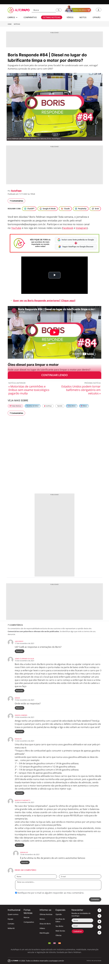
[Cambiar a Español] (59, 943)
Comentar (95, 899)
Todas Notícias (16, 406)
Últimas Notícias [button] (51, 17)
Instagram (81, 228)
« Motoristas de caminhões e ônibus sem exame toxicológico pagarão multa (28, 390)
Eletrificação (44, 933)
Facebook (67, 228)
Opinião (59, 406)
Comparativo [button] (30, 17)
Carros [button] (11, 17)
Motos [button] (82, 17)
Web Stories (60, 931)
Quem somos (13, 914)
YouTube (16, 228)
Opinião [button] (96, 17)
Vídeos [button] (70, 17)
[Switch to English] (54, 943)
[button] (58, 10)
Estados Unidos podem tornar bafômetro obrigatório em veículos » (81, 390)
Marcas (26, 917)
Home (10, 24)
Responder (19, 651)
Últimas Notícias (46, 914)
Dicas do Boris (45, 924)
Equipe (10, 919)
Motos (42, 919)
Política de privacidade (94, 960)
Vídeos (84, 406)
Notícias (17, 24)
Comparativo (29, 922)
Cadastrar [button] (78, 931)
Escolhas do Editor (33, 406)
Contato (11, 924)
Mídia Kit (11, 928)
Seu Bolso (72, 406)
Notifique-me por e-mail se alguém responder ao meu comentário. (50, 892)
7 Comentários (16, 201)
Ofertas (58, 935)
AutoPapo (16, 190)
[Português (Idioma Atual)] (49, 943)
